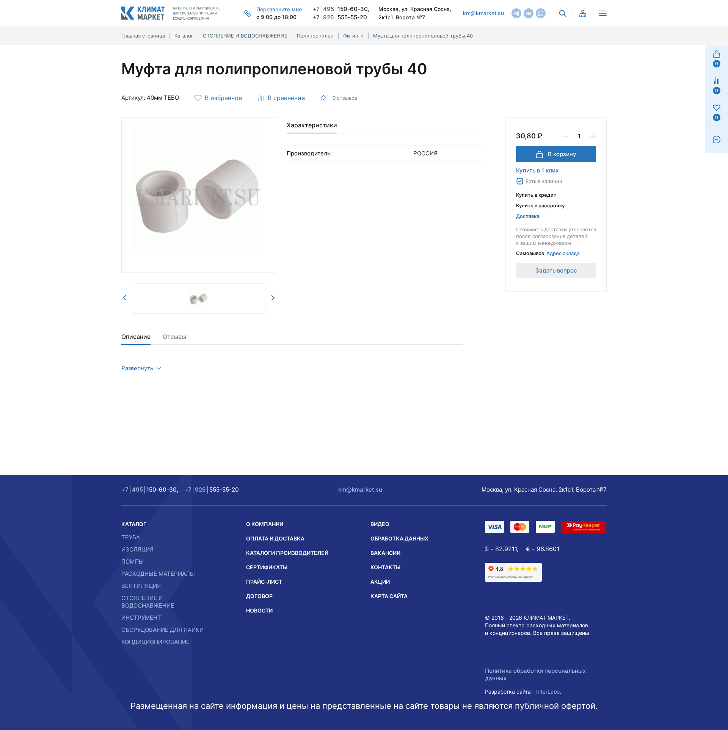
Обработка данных (399, 538)
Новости (259, 610)
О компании (264, 524)
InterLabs (548, 691)
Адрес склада (562, 253)
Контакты (385, 567)
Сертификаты (266, 567)
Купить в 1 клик (537, 170)
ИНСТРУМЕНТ (141, 617)
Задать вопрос (556, 270)
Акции (380, 581)
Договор (259, 596)
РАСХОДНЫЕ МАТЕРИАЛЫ (158, 573)
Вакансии (385, 553)
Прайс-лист (264, 581)
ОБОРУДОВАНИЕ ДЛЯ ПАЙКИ (162, 629)
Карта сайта (389, 596)
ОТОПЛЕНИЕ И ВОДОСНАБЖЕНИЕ (147, 601)
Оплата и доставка (275, 538)
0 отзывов (345, 98)
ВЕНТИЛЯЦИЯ (141, 585)
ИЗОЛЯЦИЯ (137, 549)
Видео (379, 524)
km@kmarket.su (483, 13)
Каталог (133, 524)
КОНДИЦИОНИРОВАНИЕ (155, 641)
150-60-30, (340, 9)
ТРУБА (130, 537)
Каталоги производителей (287, 553)
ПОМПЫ (132, 561)
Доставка (527, 216)
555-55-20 (339, 17)
